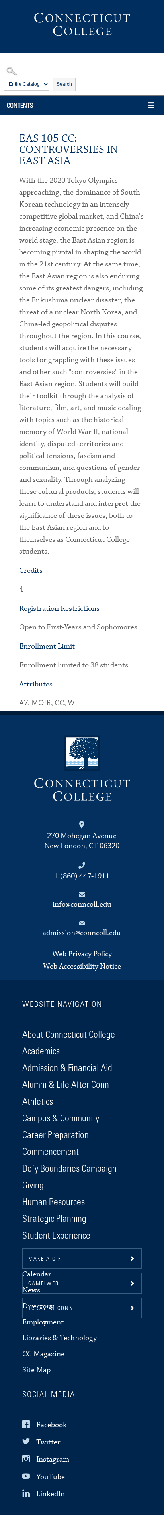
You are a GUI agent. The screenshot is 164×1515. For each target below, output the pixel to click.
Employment (43, 1322)
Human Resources (53, 1202)
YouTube (50, 1476)
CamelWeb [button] (43, 1283)
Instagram (52, 1459)
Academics (41, 1051)
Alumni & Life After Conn (65, 1085)
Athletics (37, 1102)
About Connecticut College (68, 1035)
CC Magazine (43, 1354)
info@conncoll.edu (82, 904)
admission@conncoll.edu (82, 933)
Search (64, 84)
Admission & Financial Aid (67, 1068)
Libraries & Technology (59, 1338)
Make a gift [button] (46, 1259)
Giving (33, 1185)
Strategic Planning (54, 1219)
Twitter (48, 1442)
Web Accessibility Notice (82, 966)
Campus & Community (60, 1118)
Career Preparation (55, 1135)
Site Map (36, 1370)
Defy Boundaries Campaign (69, 1169)
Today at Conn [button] (51, 1308)
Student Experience (56, 1236)
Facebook (51, 1425)
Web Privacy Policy (82, 954)
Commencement (50, 1152)
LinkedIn (50, 1494)
